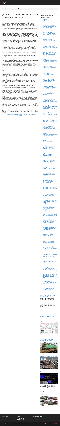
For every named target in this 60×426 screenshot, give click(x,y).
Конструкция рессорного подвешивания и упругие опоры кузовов (49, 40)
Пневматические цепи (20, 115)
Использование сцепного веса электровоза (14, 114)
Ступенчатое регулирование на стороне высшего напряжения (49, 224)
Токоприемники (46, 159)
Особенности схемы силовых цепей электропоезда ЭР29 (50, 266)
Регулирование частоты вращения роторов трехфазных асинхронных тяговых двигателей (49, 228)
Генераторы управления (47, 154)
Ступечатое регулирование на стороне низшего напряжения (48, 222)
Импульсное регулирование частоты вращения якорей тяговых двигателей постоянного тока (50, 215)
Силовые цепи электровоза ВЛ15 (49, 253)
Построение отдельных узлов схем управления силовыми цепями (49, 269)
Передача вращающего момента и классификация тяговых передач (49, 44)
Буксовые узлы (45, 31)
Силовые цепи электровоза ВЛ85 (49, 260)
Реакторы (44, 113)
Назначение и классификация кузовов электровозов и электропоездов (50, 53)
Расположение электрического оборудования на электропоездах (49, 67)
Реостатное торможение (47, 237)
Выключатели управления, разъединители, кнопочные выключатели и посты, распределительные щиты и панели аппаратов (50, 184)
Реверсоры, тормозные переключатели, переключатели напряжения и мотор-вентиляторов (49, 165)
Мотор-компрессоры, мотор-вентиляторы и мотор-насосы (48, 148)
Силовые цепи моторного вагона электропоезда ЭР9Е (49, 264)
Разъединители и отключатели (49, 160)
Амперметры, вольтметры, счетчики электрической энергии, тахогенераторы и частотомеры (49, 192)
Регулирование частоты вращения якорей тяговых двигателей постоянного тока (49, 208)
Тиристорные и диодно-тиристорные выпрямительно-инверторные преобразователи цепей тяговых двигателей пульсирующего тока (50, 136)
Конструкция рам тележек (48, 28)
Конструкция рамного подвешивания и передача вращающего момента (50, 49)
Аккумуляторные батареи (47, 155)
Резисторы (45, 167)
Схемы (42, 321)
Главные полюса (46, 83)
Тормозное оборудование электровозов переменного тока (48, 340)
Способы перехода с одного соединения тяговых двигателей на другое (49, 212)
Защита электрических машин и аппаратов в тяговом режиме (49, 241)
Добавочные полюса (47, 85)
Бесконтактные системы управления (50, 199)
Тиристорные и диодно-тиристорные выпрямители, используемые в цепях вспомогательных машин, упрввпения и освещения (50, 131)
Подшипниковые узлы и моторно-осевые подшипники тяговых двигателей (49, 88)
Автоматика (36, 3)
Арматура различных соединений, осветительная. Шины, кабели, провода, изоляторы (49, 195)
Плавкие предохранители (48, 176)
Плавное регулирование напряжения (50, 226)
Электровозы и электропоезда (11, 8)
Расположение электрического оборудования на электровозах (49, 64)
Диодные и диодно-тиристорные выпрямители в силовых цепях (49, 128)
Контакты (49, 3)
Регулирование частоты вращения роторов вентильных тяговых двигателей (49, 232)
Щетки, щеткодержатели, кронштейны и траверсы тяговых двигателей (50, 91)
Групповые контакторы (47, 162)
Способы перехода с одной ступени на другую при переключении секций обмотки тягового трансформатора (50, 219)
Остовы (44, 82)
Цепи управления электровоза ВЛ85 (50, 274)
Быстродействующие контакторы (49, 172)
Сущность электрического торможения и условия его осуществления (48, 235)
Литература (43, 3)
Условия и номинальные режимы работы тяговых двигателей (49, 77)
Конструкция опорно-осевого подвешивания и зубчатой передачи (50, 47)
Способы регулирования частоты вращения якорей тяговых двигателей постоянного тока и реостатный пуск (50, 205)
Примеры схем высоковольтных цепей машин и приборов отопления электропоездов (50, 283)
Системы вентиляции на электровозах (50, 60)
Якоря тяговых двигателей (48, 86)
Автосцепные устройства (47, 51)
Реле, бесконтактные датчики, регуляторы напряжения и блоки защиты (49, 174)
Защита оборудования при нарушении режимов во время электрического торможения (48, 246)
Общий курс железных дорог (47, 316)
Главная (3, 423)
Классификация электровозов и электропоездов (49, 22)
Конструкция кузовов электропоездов (50, 55)
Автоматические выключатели (48, 170)
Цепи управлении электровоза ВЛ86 (50, 275)
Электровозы (28, 3)
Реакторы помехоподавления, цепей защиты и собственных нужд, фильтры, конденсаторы (50, 118)
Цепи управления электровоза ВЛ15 (50, 270)
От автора (45, 19)
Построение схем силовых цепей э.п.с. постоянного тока (49, 251)
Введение (44, 20)
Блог (53, 3)
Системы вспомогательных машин (49, 146)
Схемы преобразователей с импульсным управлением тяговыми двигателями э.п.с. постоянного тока (50, 142)
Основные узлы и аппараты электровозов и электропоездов (49, 24)
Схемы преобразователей (48, 126)
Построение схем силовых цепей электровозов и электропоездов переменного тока (49, 257)
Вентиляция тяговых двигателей (49, 95)
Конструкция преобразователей (49, 145)
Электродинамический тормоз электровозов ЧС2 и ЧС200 (47, 295)
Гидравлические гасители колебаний (50, 42)
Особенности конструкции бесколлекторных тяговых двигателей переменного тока (50, 101)
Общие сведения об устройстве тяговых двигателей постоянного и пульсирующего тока (49, 80)
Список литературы (46, 291)
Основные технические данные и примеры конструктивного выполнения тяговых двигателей (49, 98)
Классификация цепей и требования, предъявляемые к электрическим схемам (50, 201)
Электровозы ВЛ (11, 3)
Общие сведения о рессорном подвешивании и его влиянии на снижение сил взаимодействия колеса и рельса (50, 34)
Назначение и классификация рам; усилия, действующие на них (49, 27)
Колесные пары (46, 29)
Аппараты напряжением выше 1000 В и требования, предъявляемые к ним (50, 157)
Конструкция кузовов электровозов (49, 54)
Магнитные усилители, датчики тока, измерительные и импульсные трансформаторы (50, 121)
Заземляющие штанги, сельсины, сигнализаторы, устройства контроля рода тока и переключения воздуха (50, 188)
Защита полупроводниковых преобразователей (48, 243)
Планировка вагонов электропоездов (50, 56)
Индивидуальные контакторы (48, 161)
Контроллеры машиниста (47, 180)
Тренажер (42, 371)
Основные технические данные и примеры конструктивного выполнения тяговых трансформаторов (49, 110)
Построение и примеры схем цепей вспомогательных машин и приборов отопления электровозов (50, 280)
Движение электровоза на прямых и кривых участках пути (50, 71)
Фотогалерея (43, 394)
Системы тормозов (45, 310)
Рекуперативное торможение (48, 239)
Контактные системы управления (49, 197)
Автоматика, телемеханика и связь (48, 356)
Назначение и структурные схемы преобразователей (49, 124)
